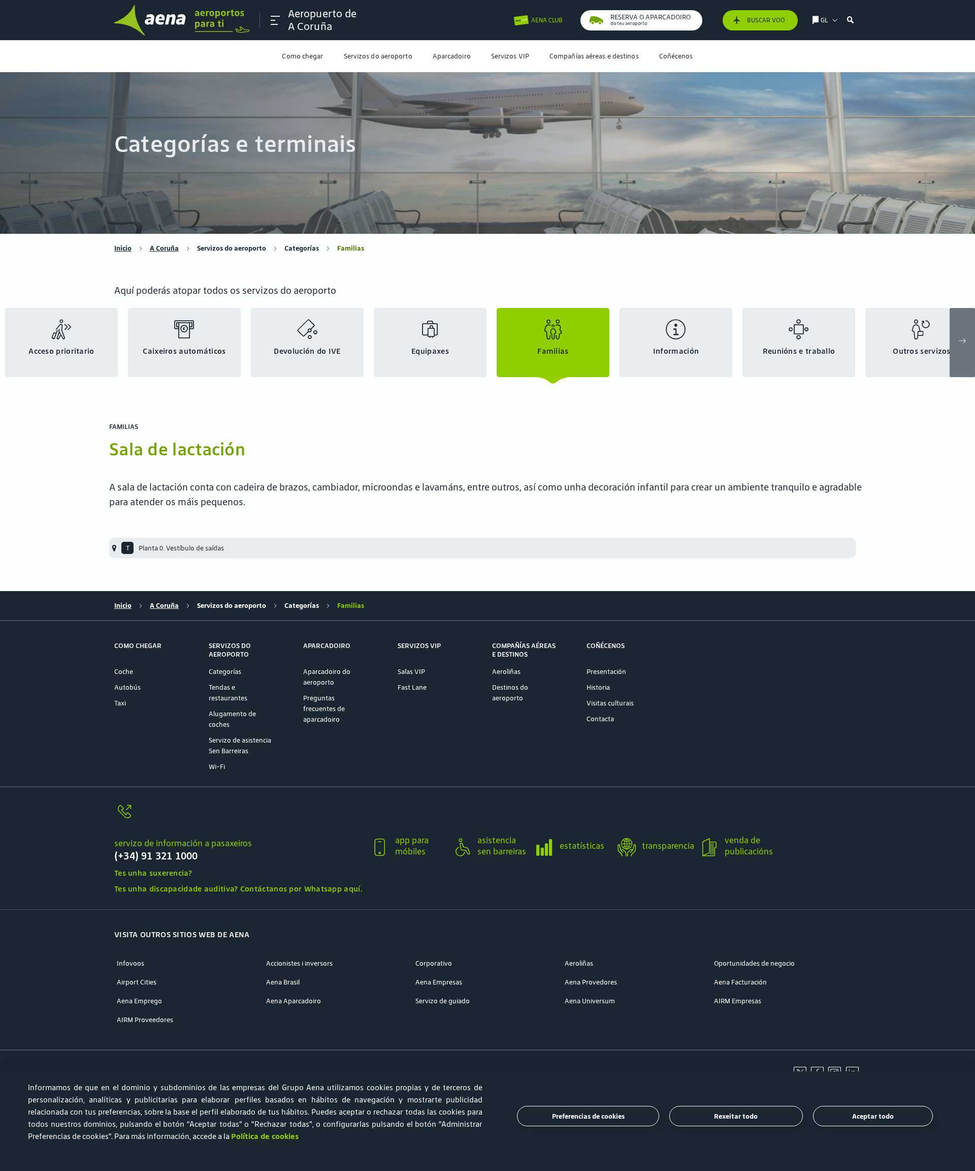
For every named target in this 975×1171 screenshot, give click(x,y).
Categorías (301, 248)
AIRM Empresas (737, 1001)
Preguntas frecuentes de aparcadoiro (324, 709)
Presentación (606, 671)
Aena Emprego (139, 1001)
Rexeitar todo (736, 1116)
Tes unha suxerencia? (153, 873)
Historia (598, 687)
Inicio (123, 248)
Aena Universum (590, 1001)
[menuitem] (302, 56)
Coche (123, 671)
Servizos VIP (510, 56)
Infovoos (130, 963)
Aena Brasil (283, 982)
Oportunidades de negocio (754, 963)
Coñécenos (676, 56)
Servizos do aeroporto (378, 56)
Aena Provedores (591, 982)
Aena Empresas (438, 982)
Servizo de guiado (442, 1001)
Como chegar (302, 56)
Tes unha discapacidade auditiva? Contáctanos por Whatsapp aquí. (238, 888)
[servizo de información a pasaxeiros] (238, 817)
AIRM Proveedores (145, 1019)
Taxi (120, 703)
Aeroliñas (506, 671)
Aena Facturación (740, 982)
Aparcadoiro (452, 56)
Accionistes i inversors (299, 963)
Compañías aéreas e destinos (594, 56)
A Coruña (164, 248)
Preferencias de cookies (588, 1116)
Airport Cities (136, 982)
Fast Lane (412, 687)
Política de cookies (265, 1136)
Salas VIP (411, 671)
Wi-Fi (217, 766)
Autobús (127, 687)
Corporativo (433, 963)
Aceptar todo (873, 1116)
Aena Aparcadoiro (293, 1001)
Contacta (600, 719)
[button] (275, 20)
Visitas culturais (610, 703)
